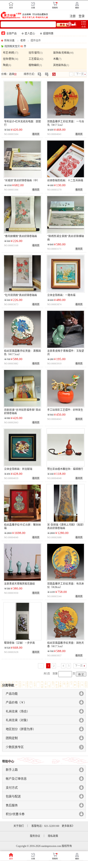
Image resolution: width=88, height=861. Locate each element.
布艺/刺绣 (8, 52)
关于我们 (18, 825)
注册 (73, 16)
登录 (82, 16)
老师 (22, 40)
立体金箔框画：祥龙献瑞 (18, 469)
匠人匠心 (30, 33)
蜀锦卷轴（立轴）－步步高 (19, 642)
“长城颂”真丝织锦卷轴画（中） (22, 180)
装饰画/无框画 (61, 52)
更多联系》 (68, 825)
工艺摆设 (34, 58)
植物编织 (34, 65)
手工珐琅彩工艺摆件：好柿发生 (65, 409)
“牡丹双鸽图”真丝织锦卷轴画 (20, 295)
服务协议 (35, 836)
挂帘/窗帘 (34, 52)
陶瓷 (5, 65)
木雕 (55, 58)
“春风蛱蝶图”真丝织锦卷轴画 (20, 236)
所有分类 (9, 40)
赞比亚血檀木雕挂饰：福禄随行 (65, 469)
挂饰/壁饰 (8, 58)
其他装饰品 (59, 65)
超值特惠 (48, 33)
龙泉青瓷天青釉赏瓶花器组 (19, 583)
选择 (11, 74)
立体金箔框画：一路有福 (61, 295)
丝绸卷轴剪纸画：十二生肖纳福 (65, 180)
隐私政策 (53, 836)
